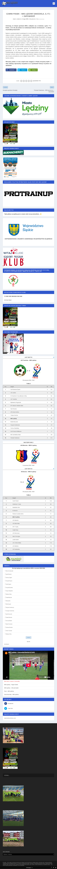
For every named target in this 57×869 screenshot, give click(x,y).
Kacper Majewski (9, 590)
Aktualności (32, 19)
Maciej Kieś (8, 600)
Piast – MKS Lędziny (9, 691)
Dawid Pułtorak (9, 617)
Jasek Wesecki (8, 574)
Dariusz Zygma (9, 577)
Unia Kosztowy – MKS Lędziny (11, 694)
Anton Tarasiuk (9, 630)
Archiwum (6, 644)
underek (18, 19)
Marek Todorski (9, 624)
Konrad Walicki (9, 620)
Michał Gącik (8, 604)
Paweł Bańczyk (9, 597)
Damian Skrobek (9, 627)
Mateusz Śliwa (9, 594)
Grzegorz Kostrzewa (10, 610)
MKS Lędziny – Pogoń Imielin (11, 684)
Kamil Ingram (8, 584)
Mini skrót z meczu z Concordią (11, 681)
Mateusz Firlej (8, 634)
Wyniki (28, 641)
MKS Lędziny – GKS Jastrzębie (11, 688)
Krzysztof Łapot (9, 580)
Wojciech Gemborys (10, 607)
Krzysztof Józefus (9, 587)
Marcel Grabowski (9, 571)
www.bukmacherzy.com (10, 718)
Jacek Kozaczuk (9, 614)
